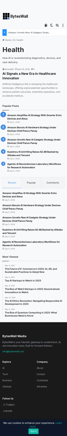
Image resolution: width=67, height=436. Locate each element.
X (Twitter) (9, 404)
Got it (33, 431)
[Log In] (45, 25)
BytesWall (9, 69)
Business (7, 380)
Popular (31, 182)
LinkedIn (7, 411)
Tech (5, 374)
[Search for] (57, 25)
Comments (53, 182)
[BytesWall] (15, 16)
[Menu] (63, 25)
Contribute (42, 380)
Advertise (42, 386)
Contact (41, 374)
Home (7, 40)
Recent (12, 182)
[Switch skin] (51, 25)
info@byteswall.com (13, 351)
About (40, 368)
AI (14, 40)
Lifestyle (6, 386)
